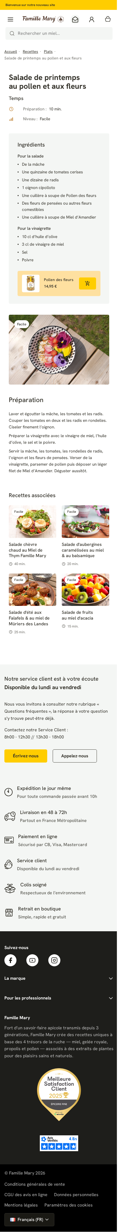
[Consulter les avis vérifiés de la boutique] (59, 1143)
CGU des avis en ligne (25, 1194)
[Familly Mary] (43, 19)
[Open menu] (10, 19)
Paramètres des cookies (68, 1205)
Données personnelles (76, 1194)
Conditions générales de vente (34, 1184)
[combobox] (59, 33)
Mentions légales (21, 1205)
